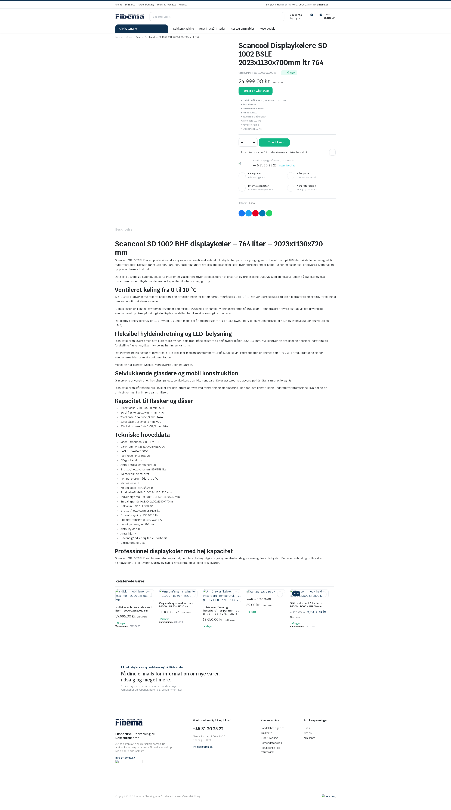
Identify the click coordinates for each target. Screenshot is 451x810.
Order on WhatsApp (256, 90)
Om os (118, 4)
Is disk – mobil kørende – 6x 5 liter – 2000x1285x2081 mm (133, 609)
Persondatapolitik (271, 742)
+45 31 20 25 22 (300, 4)
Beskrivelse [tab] (123, 229)
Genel (129, 37)
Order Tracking (146, 4)
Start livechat (287, 165)
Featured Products (166, 4)
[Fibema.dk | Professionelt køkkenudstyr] (129, 16)
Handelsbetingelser (272, 728)
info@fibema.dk (320, 4)
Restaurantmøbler (242, 28)
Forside (118, 37)
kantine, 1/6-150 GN (258, 599)
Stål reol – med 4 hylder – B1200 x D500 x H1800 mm (306, 605)
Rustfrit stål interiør (212, 28)
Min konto (130, 4)
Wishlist (183, 4)
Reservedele (267, 28)
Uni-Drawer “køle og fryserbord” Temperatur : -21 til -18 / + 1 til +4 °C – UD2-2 (221, 610)
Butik (307, 728)
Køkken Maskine (183, 28)
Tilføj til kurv (276, 142)
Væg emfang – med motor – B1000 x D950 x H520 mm (176, 605)
